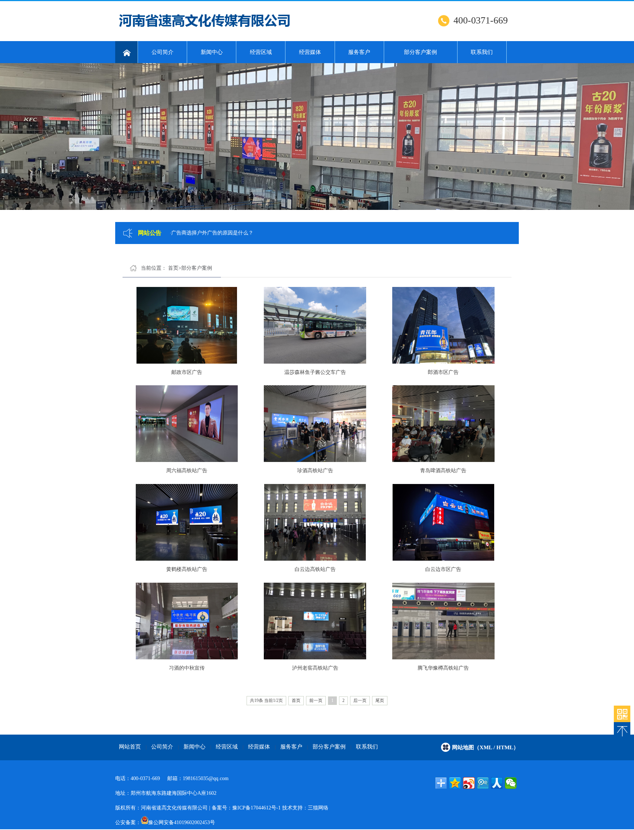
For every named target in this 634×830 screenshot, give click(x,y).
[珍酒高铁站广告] (315, 424)
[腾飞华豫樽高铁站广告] (443, 622)
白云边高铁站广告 (315, 569)
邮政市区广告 (186, 372)
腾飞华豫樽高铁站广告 (443, 668)
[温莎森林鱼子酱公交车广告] (315, 326)
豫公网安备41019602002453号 (181, 822)
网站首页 (130, 747)
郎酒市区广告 (443, 372)
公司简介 (163, 52)
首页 (173, 268)
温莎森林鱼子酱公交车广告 (315, 372)
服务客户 (359, 52)
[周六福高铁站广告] (186, 424)
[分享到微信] (511, 783)
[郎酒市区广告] (443, 326)
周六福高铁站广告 (186, 470)
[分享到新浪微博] (469, 783)
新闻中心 (212, 52)
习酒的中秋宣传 (187, 668)
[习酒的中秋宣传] (186, 622)
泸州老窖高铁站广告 (315, 668)
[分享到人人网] (497, 783)
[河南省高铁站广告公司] (126, 52)
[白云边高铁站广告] (315, 523)
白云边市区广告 (443, 569)
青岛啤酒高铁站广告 (443, 470)
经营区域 (261, 52)
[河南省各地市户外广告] (622, 714)
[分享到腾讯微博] (483, 783)
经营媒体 (310, 52)
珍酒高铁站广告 (315, 470)
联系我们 (482, 52)
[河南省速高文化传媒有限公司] (205, 29)
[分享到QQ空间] (455, 783)
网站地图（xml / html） (485, 747)
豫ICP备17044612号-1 (256, 808)
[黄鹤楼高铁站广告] (186, 523)
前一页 (316, 700)
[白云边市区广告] (443, 523)
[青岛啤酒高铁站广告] (443, 424)
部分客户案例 (420, 52)
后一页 (360, 700)
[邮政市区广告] (186, 326)
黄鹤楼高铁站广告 (186, 569)
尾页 (379, 700)
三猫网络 (318, 808)
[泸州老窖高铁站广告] (315, 622)
